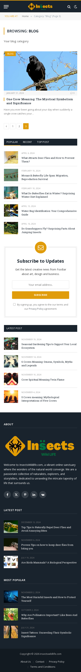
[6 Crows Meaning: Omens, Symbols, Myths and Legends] (11, 361)
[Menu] (6, 6)
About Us (26, 661)
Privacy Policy (36, 308)
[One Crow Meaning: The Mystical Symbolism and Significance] (40, 71)
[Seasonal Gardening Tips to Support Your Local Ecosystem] (11, 344)
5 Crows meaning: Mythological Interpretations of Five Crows (40, 399)
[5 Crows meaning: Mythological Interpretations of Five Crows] (11, 396)
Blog (10, 53)
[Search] (69, 6)
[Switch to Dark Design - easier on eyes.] (75, 7)
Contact (40, 661)
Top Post (43, 142)
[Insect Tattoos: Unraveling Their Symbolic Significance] (11, 632)
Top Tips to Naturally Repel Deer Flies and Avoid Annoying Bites (46, 529)
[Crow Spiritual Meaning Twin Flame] (11, 379)
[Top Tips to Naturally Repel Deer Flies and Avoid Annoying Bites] (11, 526)
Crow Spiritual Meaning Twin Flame (42, 379)
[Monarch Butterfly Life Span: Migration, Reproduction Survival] (11, 175)
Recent (27, 142)
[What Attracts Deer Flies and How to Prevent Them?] (11, 157)
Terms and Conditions (42, 666)
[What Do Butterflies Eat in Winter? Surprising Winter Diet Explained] (11, 192)
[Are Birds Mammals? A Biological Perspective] (11, 562)
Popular (12, 142)
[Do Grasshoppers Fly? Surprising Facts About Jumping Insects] (11, 228)
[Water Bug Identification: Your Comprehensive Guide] (11, 210)
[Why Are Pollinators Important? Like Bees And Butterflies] (11, 614)
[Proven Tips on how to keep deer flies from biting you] (11, 544)
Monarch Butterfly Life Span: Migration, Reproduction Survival (44, 177)
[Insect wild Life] (40, 7)
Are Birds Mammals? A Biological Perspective (49, 562)
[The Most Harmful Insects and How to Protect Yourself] (11, 597)
